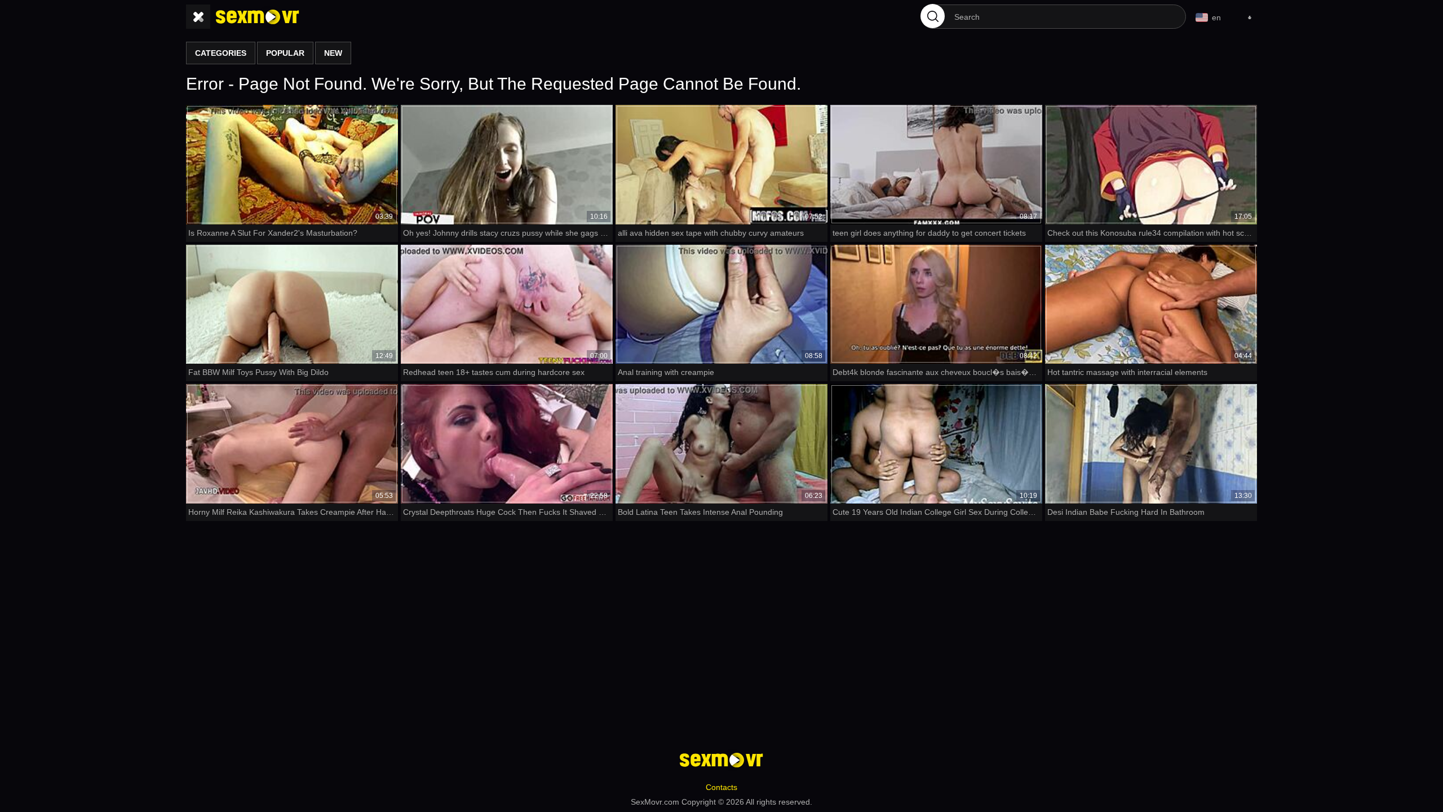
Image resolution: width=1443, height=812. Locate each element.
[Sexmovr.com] (257, 17)
